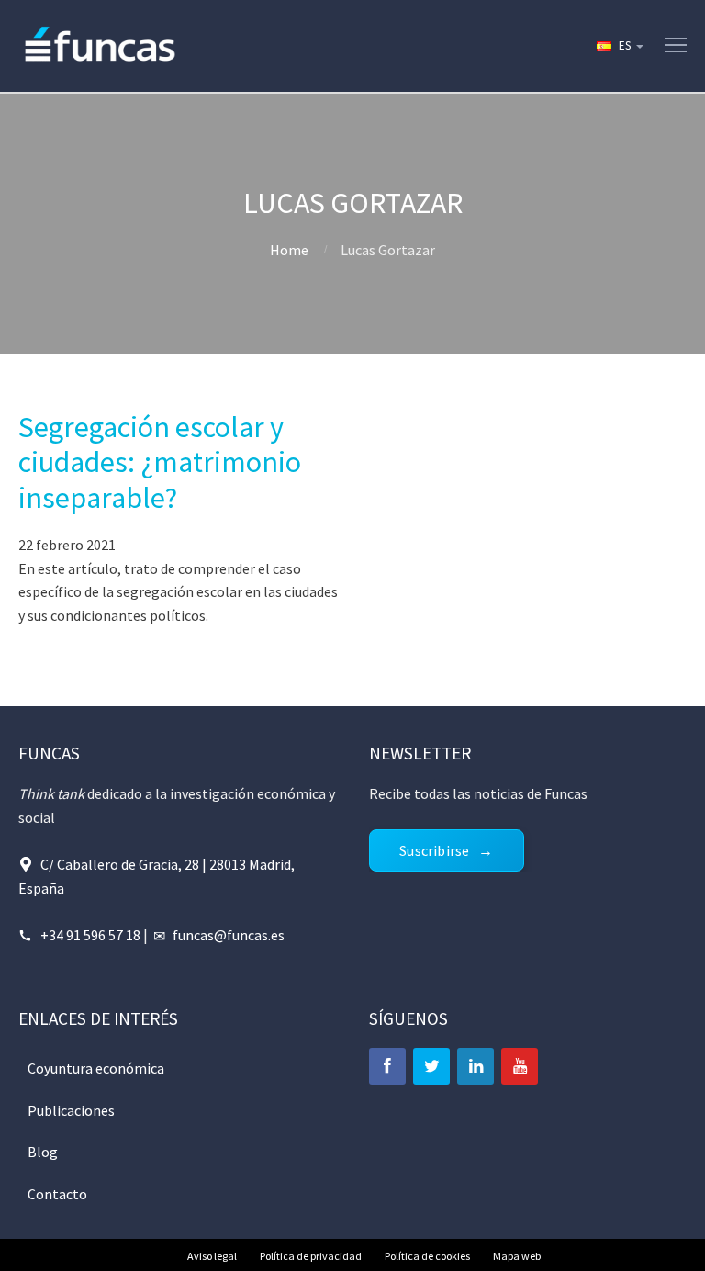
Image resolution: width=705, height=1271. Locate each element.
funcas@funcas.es (229, 935)
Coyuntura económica (96, 1068)
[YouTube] (519, 1066)
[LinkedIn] (475, 1066)
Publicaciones (71, 1110)
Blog (43, 1151)
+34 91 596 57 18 (90, 935)
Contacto (57, 1194)
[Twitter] (431, 1066)
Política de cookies (427, 1256)
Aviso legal (212, 1256)
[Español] (618, 46)
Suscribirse (434, 850)
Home (289, 250)
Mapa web (517, 1256)
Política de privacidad (311, 1256)
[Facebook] (387, 1066)
